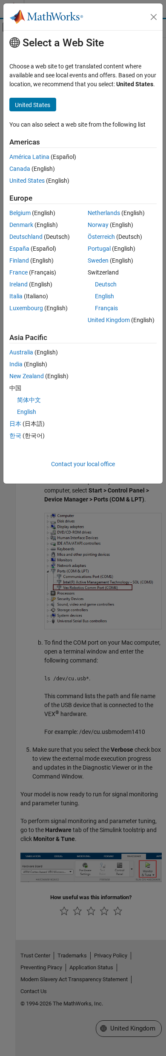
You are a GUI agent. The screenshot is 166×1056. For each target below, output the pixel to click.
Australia (21, 352)
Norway (98, 224)
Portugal (99, 248)
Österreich (101, 236)
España (19, 248)
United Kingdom (109, 320)
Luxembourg (26, 308)
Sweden (98, 260)
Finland (19, 260)
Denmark (21, 224)
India (16, 364)
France (18, 272)
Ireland (18, 284)
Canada (19, 168)
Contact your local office (83, 464)
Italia (16, 296)
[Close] (154, 17)
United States (27, 180)
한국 (15, 435)
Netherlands (104, 213)
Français (106, 308)
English (104, 296)
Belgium (20, 213)
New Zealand (26, 376)
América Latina (29, 156)
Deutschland (26, 236)
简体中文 (29, 399)
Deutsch (106, 284)
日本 (15, 423)
